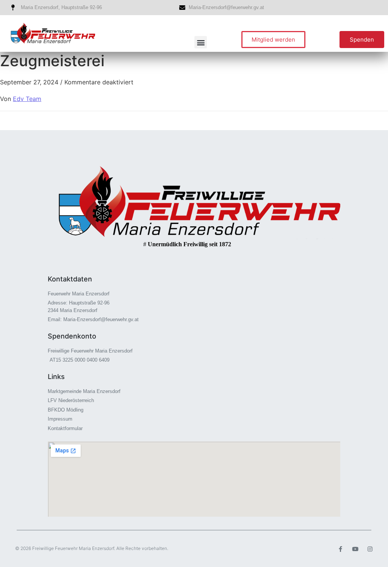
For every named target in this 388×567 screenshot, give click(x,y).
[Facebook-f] (340, 549)
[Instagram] (370, 549)
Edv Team (27, 99)
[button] (200, 42)
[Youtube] (355, 549)
